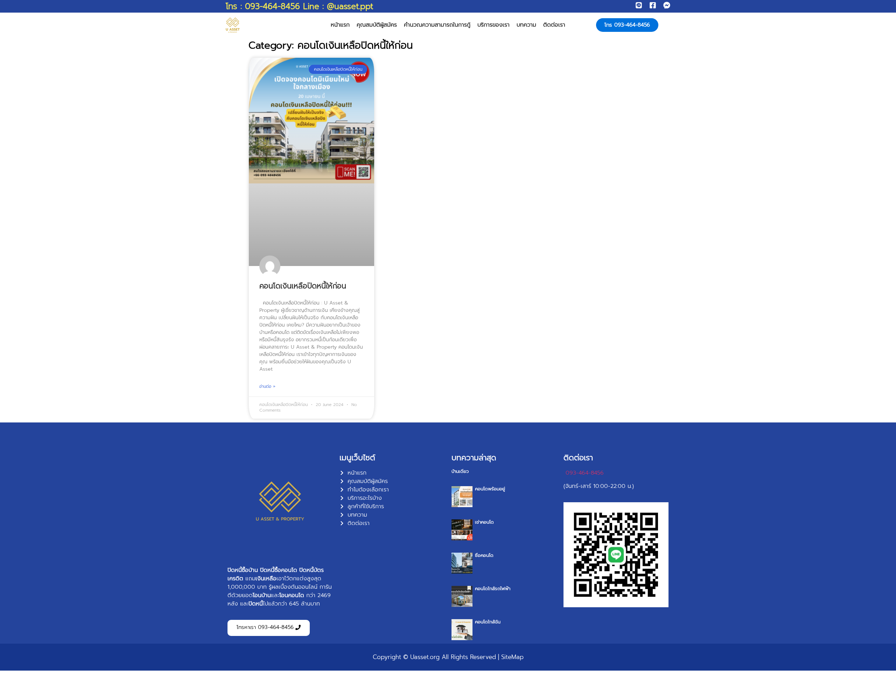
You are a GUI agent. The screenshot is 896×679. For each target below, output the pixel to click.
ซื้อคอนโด (484, 555)
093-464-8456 (585, 473)
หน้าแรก (340, 25)
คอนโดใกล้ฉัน (487, 621)
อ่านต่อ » (267, 386)
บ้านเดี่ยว (460, 471)
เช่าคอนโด (484, 522)
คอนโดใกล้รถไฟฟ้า (492, 588)
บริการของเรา (493, 25)
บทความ (526, 25)
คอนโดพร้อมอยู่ (490, 488)
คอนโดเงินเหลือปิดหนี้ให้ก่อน (302, 286)
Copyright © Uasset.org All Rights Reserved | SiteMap (448, 657)
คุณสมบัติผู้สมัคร (377, 25)
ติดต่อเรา (554, 25)
